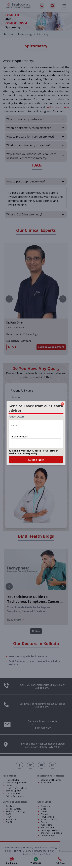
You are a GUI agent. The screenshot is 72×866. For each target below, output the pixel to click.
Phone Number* (20, 436)
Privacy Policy (30, 453)
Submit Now (36, 460)
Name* (15, 425)
